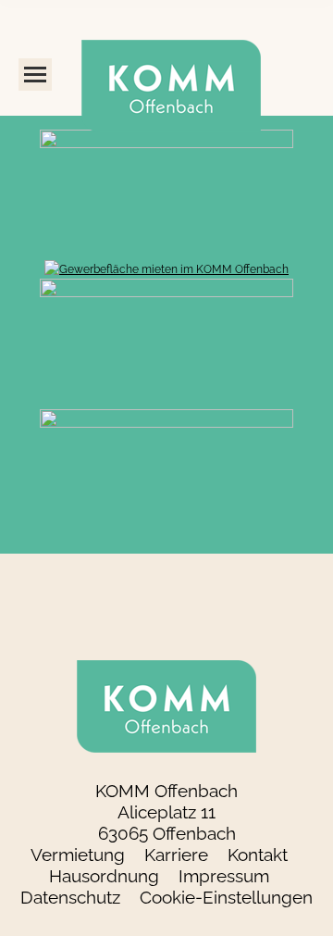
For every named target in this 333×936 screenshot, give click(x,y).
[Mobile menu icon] (35, 74)
